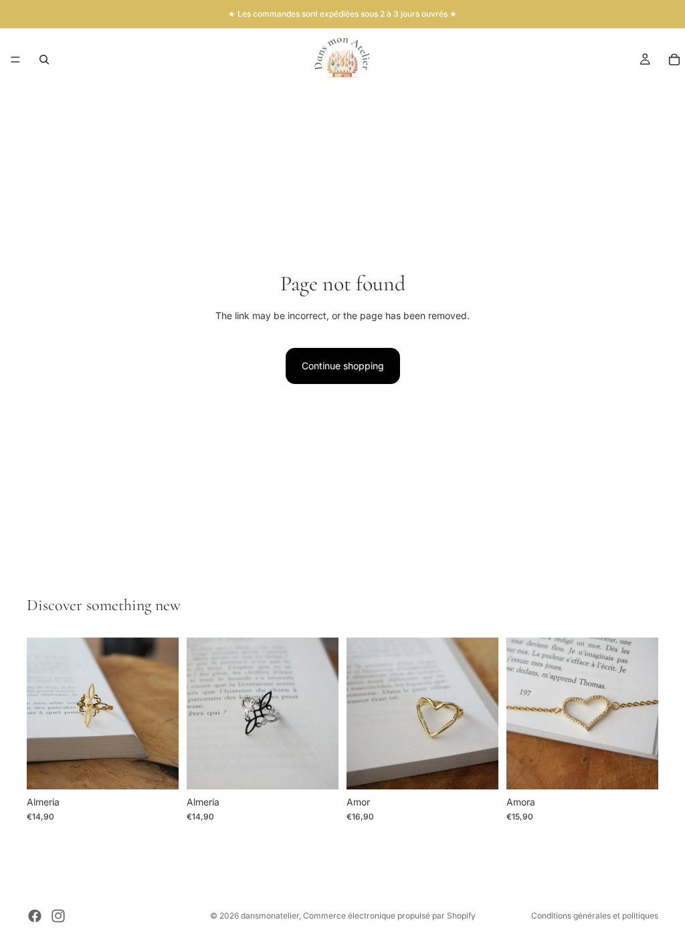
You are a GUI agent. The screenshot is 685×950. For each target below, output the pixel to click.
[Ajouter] (158, 769)
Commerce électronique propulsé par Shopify (389, 916)
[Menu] (15, 59)
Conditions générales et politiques (594, 916)
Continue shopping (343, 365)
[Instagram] (58, 916)
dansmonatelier (270, 916)
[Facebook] (35, 916)
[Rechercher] (44, 59)
